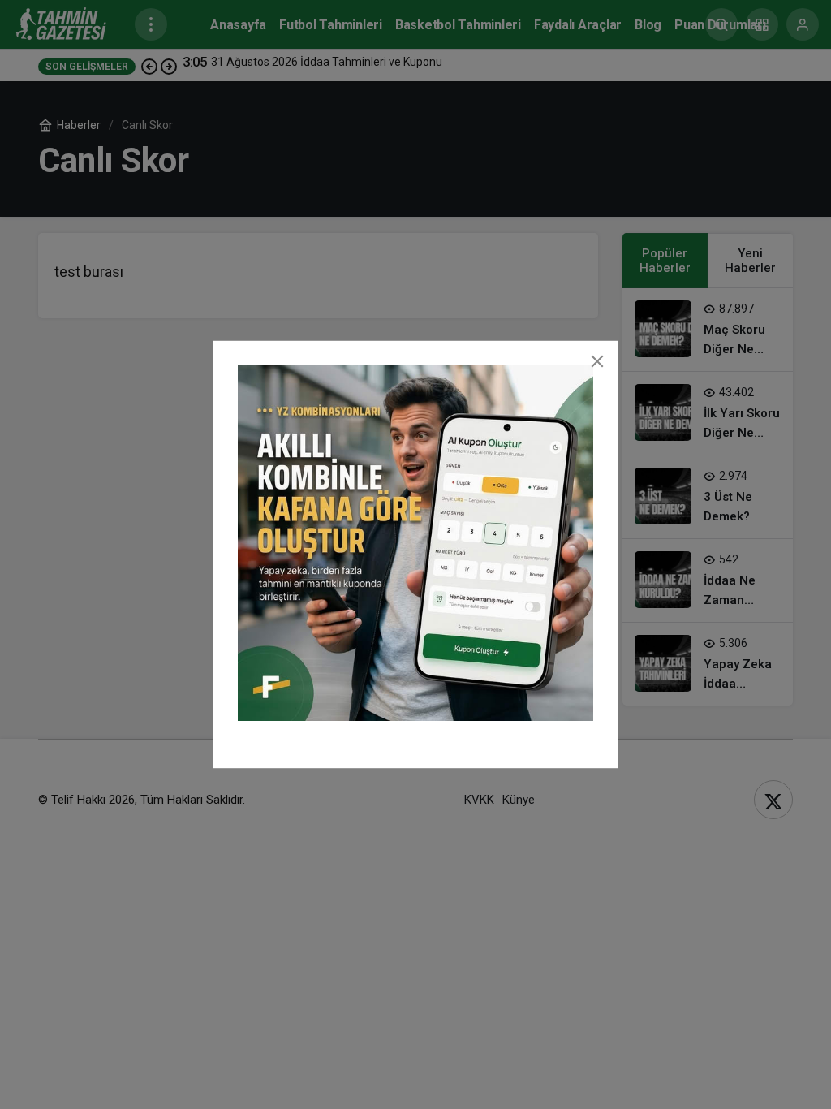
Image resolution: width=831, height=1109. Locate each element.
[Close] (597, 361)
